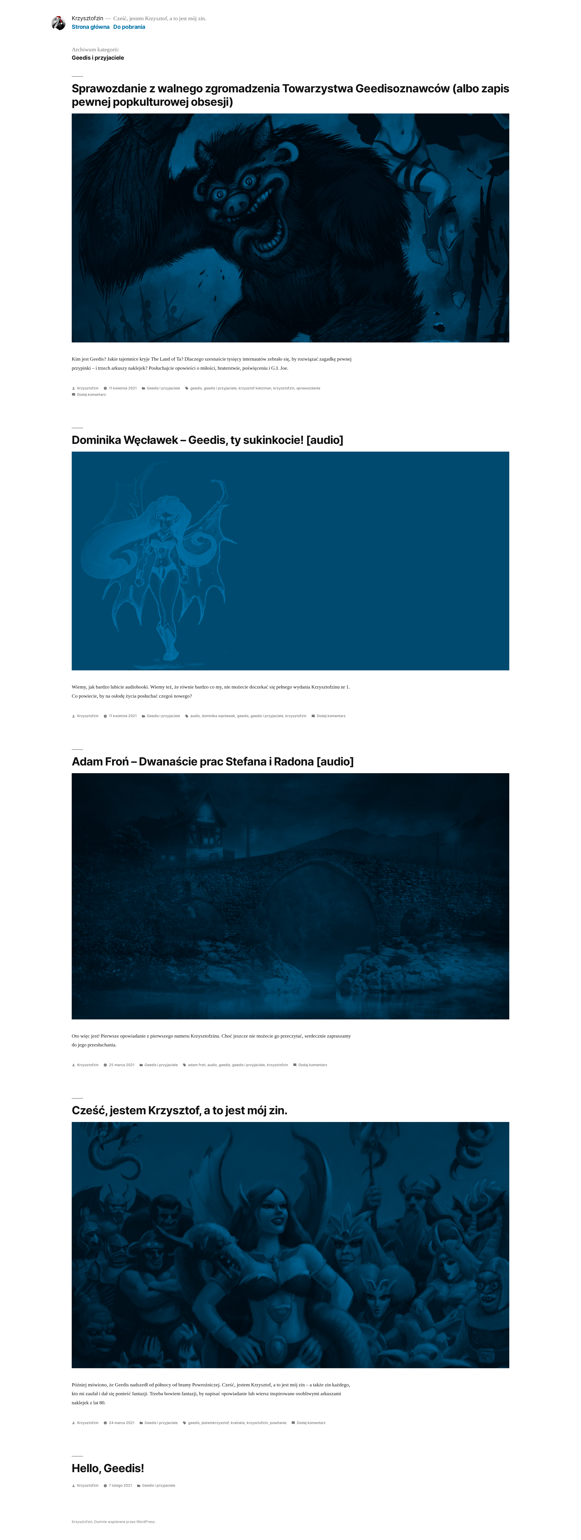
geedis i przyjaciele (220, 388)
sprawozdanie (308, 388)
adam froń (196, 1065)
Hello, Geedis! (108, 1468)
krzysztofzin (283, 388)
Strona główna (91, 26)
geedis (196, 388)
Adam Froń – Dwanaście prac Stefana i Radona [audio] (213, 761)
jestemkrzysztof (215, 1423)
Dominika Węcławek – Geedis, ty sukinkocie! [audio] (208, 440)
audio (195, 716)
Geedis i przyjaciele (163, 388)
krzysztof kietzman (255, 388)
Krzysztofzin (87, 18)
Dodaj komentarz (91, 394)
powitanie (278, 1423)
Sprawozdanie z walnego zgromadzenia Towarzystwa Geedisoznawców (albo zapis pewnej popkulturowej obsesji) (290, 94)
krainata (238, 1423)
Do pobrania (129, 26)
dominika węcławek (218, 716)
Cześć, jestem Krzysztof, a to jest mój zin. (180, 1110)
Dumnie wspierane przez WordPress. (124, 1522)
